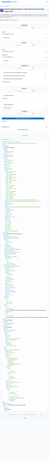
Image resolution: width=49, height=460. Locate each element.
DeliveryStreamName (6, 81)
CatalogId (3, 49)
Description (4, 121)
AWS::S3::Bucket (24, 89)
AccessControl (4, 98)
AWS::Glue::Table (24, 43)
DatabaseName (5, 54)
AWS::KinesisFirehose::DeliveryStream (27, 66)
